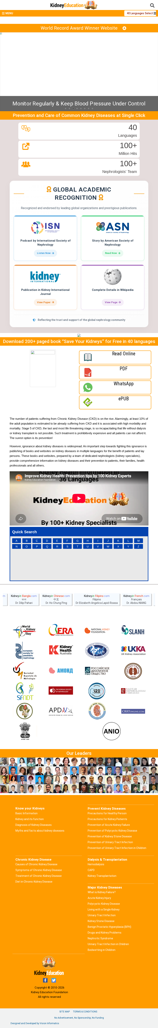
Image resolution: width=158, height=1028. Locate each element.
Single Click (133, 115)
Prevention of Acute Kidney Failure (109, 824)
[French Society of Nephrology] (24, 691)
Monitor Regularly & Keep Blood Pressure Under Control (79, 103)
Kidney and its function (29, 819)
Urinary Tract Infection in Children (108, 944)
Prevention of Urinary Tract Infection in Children (117, 847)
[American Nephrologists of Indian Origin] (111, 731)
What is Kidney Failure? (102, 892)
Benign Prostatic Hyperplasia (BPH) (109, 926)
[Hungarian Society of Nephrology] (133, 691)
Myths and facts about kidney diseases (39, 830)
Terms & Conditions (85, 1011)
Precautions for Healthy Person (107, 813)
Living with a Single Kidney (103, 909)
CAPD (91, 870)
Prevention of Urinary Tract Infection (110, 842)
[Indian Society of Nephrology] (133, 671)
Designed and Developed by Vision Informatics (35, 1023)
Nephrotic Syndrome (100, 938)
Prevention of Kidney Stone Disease (110, 836)
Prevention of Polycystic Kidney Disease (112, 830)
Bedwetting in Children (101, 949)
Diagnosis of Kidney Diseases (33, 824)
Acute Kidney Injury (99, 898)
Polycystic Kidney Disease (104, 903)
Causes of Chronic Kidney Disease (36, 864)
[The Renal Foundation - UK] (133, 650)
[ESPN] (24, 650)
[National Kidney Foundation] (97, 630)
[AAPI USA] (97, 650)
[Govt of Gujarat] (24, 731)
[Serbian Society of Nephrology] (97, 691)
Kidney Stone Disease (101, 921)
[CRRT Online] (133, 711)
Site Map (64, 1011)
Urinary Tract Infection (102, 915)
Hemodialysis (96, 864)
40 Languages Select (140, 13)
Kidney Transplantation (102, 875)
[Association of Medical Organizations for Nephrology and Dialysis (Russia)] (60, 671)
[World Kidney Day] (24, 630)
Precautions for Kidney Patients (107, 819)
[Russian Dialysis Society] (97, 671)
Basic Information (26, 813)
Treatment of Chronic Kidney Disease (38, 875)
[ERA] (60, 630)
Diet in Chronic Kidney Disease (33, 881)
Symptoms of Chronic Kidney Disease (38, 870)
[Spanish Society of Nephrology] (24, 671)
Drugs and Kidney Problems (104, 932)
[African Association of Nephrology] (24, 711)
